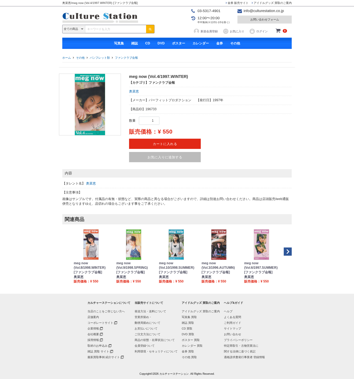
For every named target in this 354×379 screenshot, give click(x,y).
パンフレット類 (100, 57)
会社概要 (93, 334)
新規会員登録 (209, 31)
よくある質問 (232, 317)
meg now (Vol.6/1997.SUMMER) (261, 265)
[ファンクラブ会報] (88, 272)
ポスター (178, 43)
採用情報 (93, 340)
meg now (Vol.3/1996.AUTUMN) (218, 265)
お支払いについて (146, 328)
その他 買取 (189, 357)
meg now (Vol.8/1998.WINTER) (90, 265)
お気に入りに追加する (165, 157)
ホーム (66, 57)
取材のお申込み (97, 345)
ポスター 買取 (191, 340)
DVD (161, 43)
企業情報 (93, 328)
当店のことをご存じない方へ (106, 311)
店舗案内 (93, 317)
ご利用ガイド (232, 322)
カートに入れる (165, 144)
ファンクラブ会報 (126, 57)
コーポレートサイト (100, 322)
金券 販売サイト (237, 2)
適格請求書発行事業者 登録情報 (244, 357)
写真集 (119, 43)
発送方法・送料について (150, 311)
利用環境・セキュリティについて (156, 351)
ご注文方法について (147, 334)
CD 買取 (187, 328)
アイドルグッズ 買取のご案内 (272, 2)
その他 (235, 43)
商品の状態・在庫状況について (155, 340)
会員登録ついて (145, 345)
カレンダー (201, 43)
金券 (219, 43)
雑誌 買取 (188, 322)
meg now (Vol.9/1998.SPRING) (132, 265)
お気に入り (237, 31)
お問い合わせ (232, 334)
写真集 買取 (189, 317)
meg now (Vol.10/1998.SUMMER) (176, 265)
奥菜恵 (134, 91)
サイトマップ (232, 328)
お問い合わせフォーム (264, 19)
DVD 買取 (188, 334)
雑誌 (134, 43)
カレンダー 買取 (192, 345)
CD (147, 43)
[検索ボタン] (150, 29)
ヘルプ (228, 311)
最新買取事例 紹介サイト (103, 357)
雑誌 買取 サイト (98, 351)
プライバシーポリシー (238, 340)
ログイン (262, 31)
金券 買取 (188, 351)
